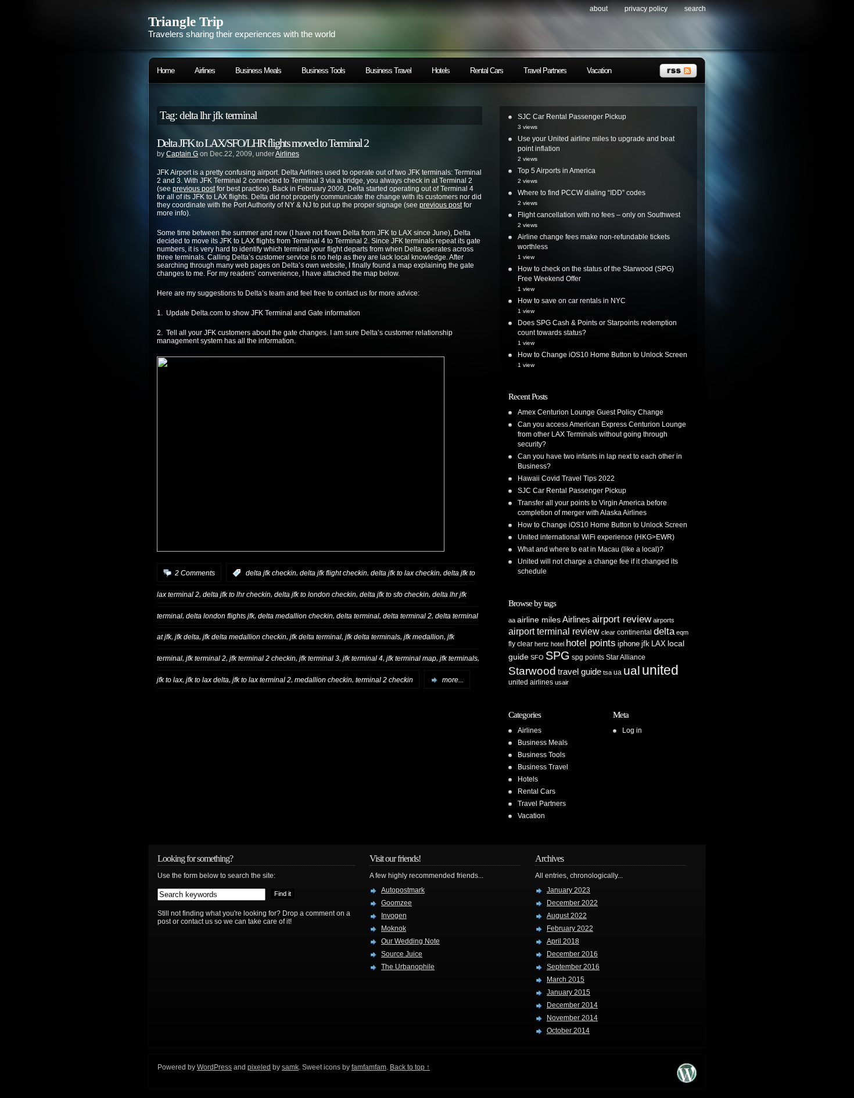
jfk (645, 643)
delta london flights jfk (220, 615)
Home (165, 70)
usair (562, 682)
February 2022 (570, 928)
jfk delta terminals (372, 637)
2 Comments (195, 573)
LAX (658, 643)
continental (634, 632)
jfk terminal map (411, 658)
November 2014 (572, 1018)
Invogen (394, 916)
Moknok (393, 928)
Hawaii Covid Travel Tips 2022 (566, 478)
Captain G (182, 154)
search (695, 9)
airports (663, 620)
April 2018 (563, 941)
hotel (557, 643)
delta (664, 631)
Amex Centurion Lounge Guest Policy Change (590, 412)
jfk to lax (169, 680)
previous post (194, 189)
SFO (537, 657)
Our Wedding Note (410, 941)
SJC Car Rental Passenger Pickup (572, 117)
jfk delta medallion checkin (244, 637)
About (599, 9)
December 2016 (572, 954)
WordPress (214, 1067)
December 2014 (572, 1005)
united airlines (530, 682)
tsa (607, 672)
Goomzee (396, 903)
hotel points (591, 643)
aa (511, 620)
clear (608, 632)
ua (617, 672)
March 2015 (565, 979)
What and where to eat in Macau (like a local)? (590, 549)
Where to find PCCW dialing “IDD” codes (581, 193)
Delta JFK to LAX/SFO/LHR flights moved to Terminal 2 (262, 142)
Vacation (599, 70)
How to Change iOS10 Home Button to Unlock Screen (602, 355)
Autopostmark (403, 890)
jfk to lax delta (207, 680)
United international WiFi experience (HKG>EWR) (596, 537)
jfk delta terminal (316, 637)
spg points (588, 657)
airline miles (539, 619)
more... (453, 680)
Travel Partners (544, 70)
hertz (541, 643)
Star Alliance (625, 657)
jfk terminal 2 (206, 658)
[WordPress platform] (687, 1080)
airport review (621, 619)
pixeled (259, 1067)
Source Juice (401, 954)
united (660, 670)
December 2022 (572, 903)
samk (290, 1067)
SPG (558, 655)
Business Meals (258, 70)
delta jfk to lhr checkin (237, 595)
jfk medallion (424, 637)
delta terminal (357, 615)
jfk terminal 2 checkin (262, 658)
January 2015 (568, 992)
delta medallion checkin (295, 615)
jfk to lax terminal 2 (261, 680)
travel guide (579, 671)
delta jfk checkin (271, 573)
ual (631, 670)
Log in (632, 730)
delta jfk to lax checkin (405, 573)
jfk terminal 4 (363, 658)
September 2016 (573, 967)
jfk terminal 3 (319, 658)
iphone (629, 643)
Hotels (441, 70)
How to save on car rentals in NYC (572, 301)
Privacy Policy (646, 9)
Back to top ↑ (410, 1067)
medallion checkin (323, 680)
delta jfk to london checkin (315, 595)
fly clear (520, 644)
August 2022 (567, 916)
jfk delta (187, 637)
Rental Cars (486, 70)
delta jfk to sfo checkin (394, 595)
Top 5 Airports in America (556, 171)
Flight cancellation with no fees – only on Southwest (599, 215)
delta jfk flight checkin (333, 573)
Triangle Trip (186, 22)
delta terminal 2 (407, 615)
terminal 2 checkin (384, 680)
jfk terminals (459, 658)
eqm (682, 632)
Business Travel (388, 70)
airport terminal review (554, 631)
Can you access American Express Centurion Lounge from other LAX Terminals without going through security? (602, 434)
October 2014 (568, 1031)
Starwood (532, 671)
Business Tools (323, 70)
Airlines (205, 70)
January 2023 (568, 890)
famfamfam (368, 1067)
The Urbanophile (408, 967)
